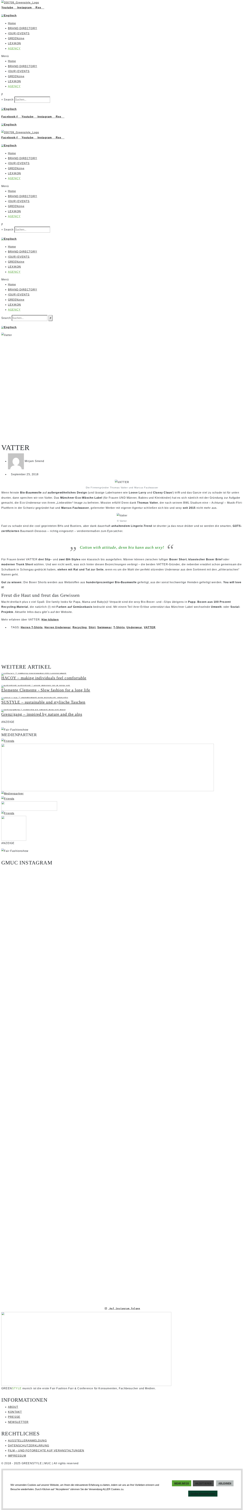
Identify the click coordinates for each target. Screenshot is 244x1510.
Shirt (92, 627)
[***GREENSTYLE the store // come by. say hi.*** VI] (102, 990)
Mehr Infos (181, 1483)
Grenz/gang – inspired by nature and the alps (41, 714)
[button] (122, 56)
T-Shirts (119, 627)
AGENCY (14, 48)
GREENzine (16, 38)
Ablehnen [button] (224, 1483)
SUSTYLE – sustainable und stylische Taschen (43, 702)
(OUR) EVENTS (19, 33)
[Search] (50, 318)
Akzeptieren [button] (203, 1483)
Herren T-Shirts (32, 627)
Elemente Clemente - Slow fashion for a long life (45, 690)
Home (12, 23)
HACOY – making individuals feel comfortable (43, 678)
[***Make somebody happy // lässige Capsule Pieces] (142, 1036)
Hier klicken (50, 619)
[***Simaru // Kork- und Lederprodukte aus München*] (223, 1012)
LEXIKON (14, 43)
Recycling (80, 627)
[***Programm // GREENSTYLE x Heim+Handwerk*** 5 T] (182, 1085)
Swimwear (104, 627)
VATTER (150, 627)
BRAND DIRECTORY (22, 28)
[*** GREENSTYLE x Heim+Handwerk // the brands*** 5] (61, 900)
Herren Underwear (57, 627)
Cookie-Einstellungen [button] (203, 1493)
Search (8, 99)
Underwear (134, 627)
